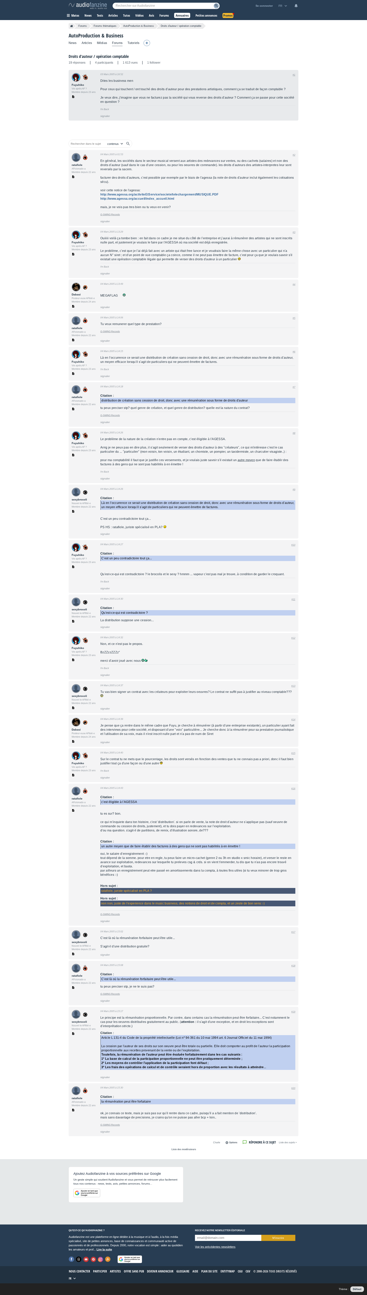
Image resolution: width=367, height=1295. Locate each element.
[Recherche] (216, 5)
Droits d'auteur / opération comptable (99, 56)
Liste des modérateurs (183, 1149)
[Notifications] (296, 5)
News (73, 43)
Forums (82, 25)
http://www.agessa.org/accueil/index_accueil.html (137, 198)
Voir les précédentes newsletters (215, 1246)
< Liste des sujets (288, 1142)
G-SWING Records (110, 214)
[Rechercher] (128, 144)
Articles (87, 43)
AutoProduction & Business (138, 25)
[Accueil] (71, 26)
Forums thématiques (105, 25)
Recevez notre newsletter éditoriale (220, 1230)
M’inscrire (278, 1237)
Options (233, 1142)
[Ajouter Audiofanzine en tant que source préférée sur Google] (86, 1193)
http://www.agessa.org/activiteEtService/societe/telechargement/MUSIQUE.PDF (159, 194)
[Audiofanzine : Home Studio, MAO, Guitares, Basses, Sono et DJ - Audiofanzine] (88, 5)
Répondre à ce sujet (262, 1142)
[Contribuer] (147, 43)
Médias (102, 43)
